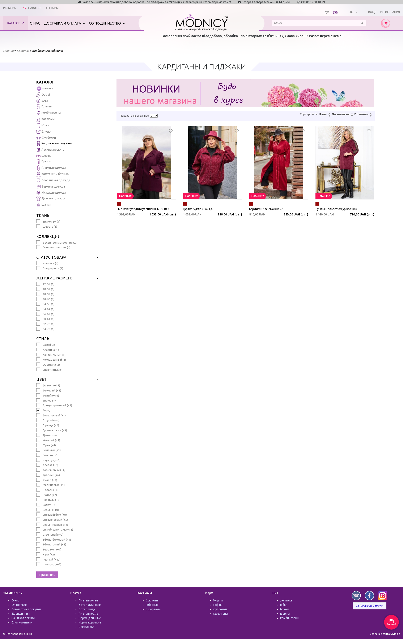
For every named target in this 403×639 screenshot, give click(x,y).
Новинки (47, 88)
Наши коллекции (23, 618)
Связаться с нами (369, 605)
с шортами (153, 609)
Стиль (42, 338)
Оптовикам (19, 604)
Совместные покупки (26, 609)
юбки (283, 604)
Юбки (45, 125)
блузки (218, 600)
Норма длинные (90, 618)
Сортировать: (309, 114)
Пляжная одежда (54, 167)
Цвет (41, 379)
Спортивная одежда (56, 180)
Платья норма (88, 613)
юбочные (152, 604)
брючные (152, 600)
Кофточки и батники (55, 174)
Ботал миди (87, 609)
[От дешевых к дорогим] (329, 114)
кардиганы (220, 613)
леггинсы (286, 600)
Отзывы (52, 8)
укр (335, 12)
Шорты (46, 155)
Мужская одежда (54, 192)
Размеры (9, 8)
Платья (47, 106)
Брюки (46, 161)
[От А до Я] (370, 114)
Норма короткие (90, 622)
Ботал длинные (90, 604)
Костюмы (48, 119)
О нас (35, 23)
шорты (285, 613)
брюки (284, 609)
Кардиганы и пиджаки (57, 143)
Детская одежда (53, 198)
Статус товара (51, 257)
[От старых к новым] (352, 116)
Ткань (42, 215)
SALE (45, 100)
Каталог (14, 23)
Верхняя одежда (53, 186)
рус (327, 12)
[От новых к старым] (352, 114)
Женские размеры (54, 278)
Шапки (46, 204)
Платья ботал (88, 600)
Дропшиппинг (21, 613)
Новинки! (125, 196)
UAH (352, 12)
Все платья (86, 627)
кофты (217, 604)
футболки (220, 609)
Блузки (46, 131)
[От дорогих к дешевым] (329, 116)
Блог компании (22, 622)
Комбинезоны (51, 112)
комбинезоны (289, 618)
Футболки (49, 137)
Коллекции (48, 236)
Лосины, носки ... (53, 149)
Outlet (46, 94)
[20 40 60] (154, 116)
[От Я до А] (370, 116)
